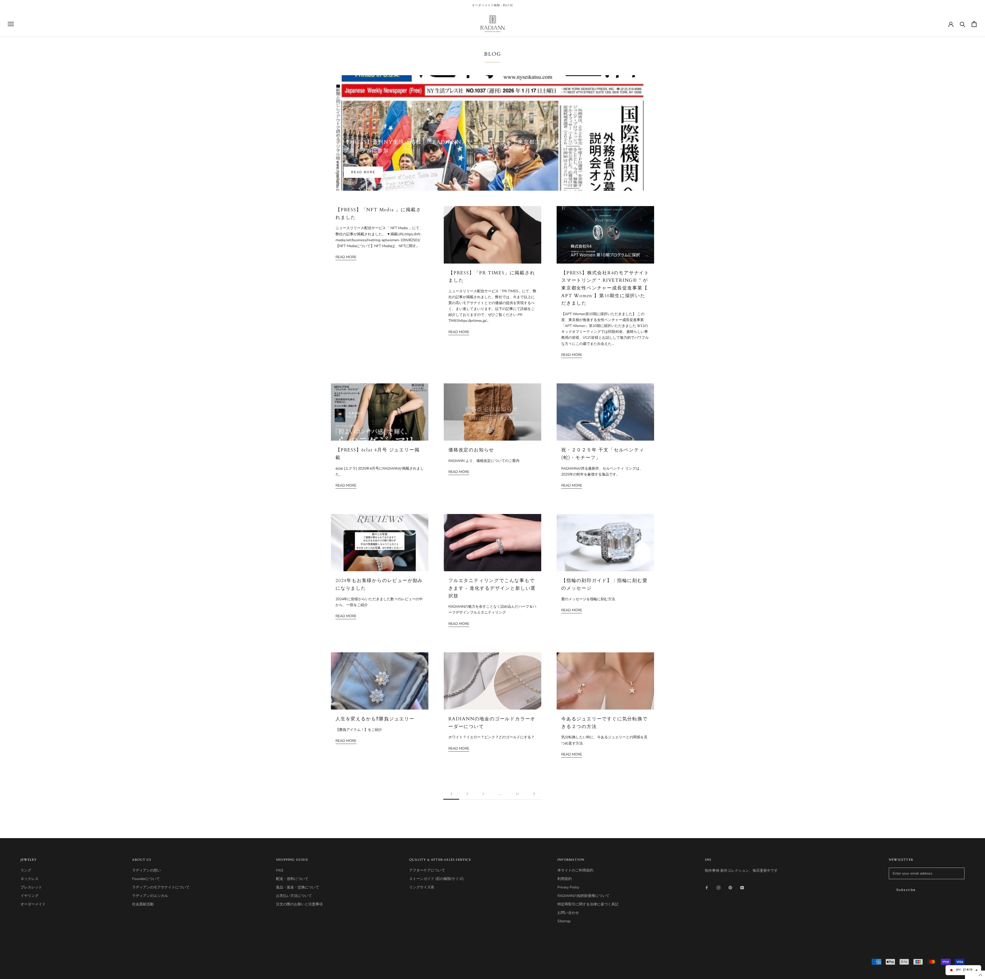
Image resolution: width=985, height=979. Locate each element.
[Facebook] (706, 887)
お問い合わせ (568, 912)
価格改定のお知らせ (471, 450)
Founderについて (146, 878)
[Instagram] (718, 887)
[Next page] (534, 794)
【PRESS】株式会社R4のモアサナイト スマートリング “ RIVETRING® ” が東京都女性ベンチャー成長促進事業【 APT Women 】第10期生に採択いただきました (605, 288)
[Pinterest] (730, 887)
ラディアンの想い (146, 870)
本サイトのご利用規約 (575, 870)
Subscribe (906, 890)
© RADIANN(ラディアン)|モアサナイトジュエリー (57, 962)
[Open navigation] (11, 24)
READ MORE (363, 172)
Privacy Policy (568, 887)
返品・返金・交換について (297, 887)
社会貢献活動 (143, 904)
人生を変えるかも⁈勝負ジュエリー (375, 719)
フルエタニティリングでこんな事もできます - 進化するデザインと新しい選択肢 (492, 588)
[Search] (962, 24)
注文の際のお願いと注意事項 (299, 904)
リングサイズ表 (421, 887)
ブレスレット (31, 887)
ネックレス (29, 878)
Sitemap (563, 921)
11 (517, 794)
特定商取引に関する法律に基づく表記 (587, 904)
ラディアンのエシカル (150, 895)
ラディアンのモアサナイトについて (161, 887)
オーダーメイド (33, 904)
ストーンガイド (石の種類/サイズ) (436, 878)
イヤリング (29, 895)
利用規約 (564, 878)
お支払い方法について (294, 895)
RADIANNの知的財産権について (583, 895)
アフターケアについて (427, 870)
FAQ (279, 870)
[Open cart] (974, 24)
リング (26, 870)
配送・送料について (292, 878)
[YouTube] (742, 887)
